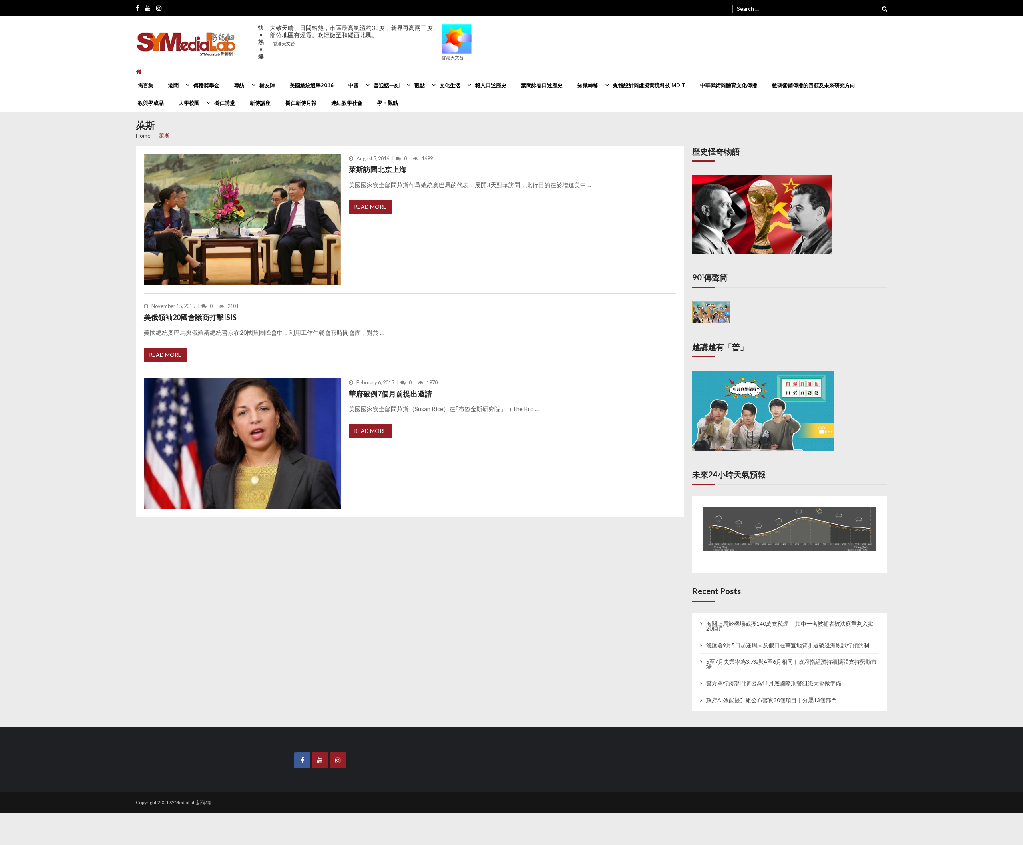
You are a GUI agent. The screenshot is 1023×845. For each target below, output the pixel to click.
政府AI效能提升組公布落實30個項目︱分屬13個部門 (771, 692)
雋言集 (145, 85)
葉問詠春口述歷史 (542, 85)
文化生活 (450, 85)
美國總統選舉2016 (312, 85)
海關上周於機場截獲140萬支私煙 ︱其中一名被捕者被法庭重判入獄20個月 (790, 618)
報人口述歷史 (490, 85)
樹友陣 (267, 85)
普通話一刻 (387, 85)
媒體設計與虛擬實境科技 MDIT (649, 85)
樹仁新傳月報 (300, 103)
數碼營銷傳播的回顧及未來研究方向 (813, 85)
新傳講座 (260, 103)
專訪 (239, 85)
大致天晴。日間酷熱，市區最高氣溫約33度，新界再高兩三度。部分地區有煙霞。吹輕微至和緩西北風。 (354, 35)
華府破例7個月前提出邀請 (390, 393)
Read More (370, 206)
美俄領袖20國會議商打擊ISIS (190, 317)
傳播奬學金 (206, 85)
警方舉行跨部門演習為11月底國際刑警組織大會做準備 (773, 675)
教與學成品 (151, 103)
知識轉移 (587, 85)
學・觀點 (387, 103)
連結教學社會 (346, 103)
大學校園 (189, 103)
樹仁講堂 (224, 103)
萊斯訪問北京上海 (377, 169)
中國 (353, 85)
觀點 (419, 85)
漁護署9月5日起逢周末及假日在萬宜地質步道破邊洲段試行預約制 (787, 637)
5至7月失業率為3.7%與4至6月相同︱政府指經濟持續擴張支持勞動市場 (791, 657)
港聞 (173, 85)
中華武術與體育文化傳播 (728, 85)
